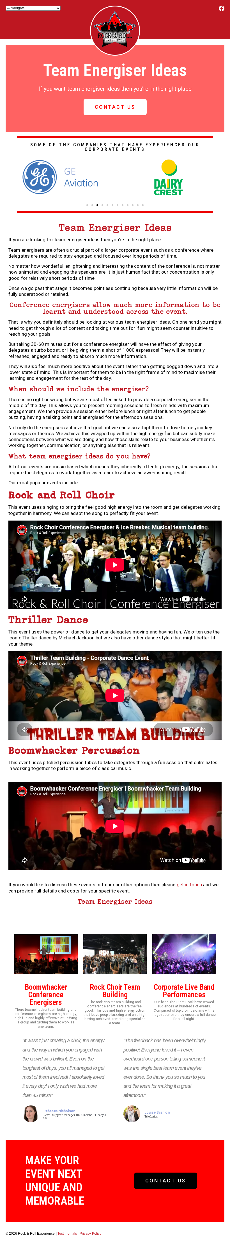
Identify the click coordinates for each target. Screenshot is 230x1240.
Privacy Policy (91, 1234)
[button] (87, 205)
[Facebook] (221, 10)
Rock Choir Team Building (115, 991)
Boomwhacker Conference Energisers (46, 995)
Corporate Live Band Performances (184, 991)
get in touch (189, 884)
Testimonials (67, 1234)
